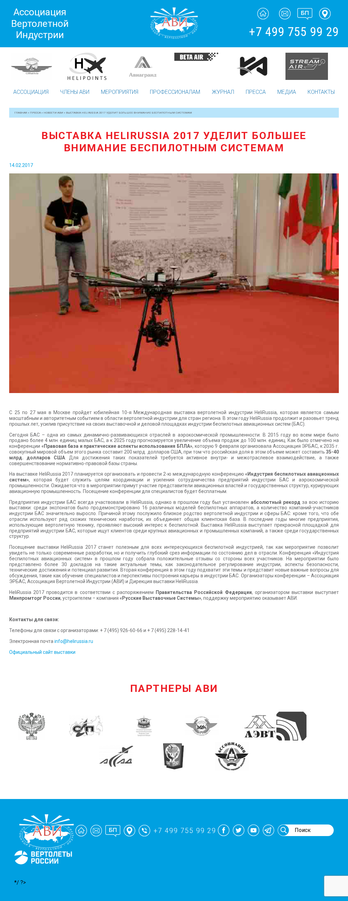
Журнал (223, 92)
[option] (38, 66)
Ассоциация (31, 92)
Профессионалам (175, 92)
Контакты (321, 92)
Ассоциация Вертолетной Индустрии (40, 23)
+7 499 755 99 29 (294, 32)
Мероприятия (119, 92)
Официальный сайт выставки (42, 652)
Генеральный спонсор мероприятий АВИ (42, 872)
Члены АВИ (74, 92)
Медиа (286, 92)
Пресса (256, 92)
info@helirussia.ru (73, 641)
